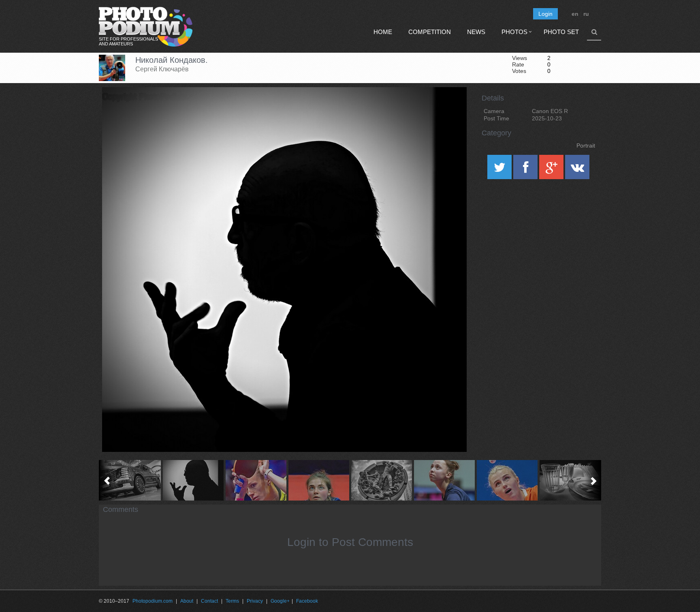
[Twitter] (500, 170)
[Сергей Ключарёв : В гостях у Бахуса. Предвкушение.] (570, 480)
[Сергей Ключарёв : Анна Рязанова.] (256, 480)
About (186, 601)
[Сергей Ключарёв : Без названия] (130, 480)
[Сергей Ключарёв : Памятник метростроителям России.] (381, 480)
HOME (382, 31)
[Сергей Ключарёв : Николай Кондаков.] (193, 480)
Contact (209, 601)
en (575, 14)
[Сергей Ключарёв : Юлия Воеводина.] (318, 480)
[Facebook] (526, 170)
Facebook (307, 601)
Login (545, 14)
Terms (232, 601)
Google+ (280, 601)
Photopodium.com (152, 601)
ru (586, 14)
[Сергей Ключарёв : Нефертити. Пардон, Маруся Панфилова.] (444, 480)
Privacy (255, 601)
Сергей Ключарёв (162, 69)
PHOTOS (514, 31)
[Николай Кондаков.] (450, 108)
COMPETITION (429, 31)
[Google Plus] (552, 170)
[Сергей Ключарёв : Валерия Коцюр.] (507, 480)
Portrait (585, 145)
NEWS (476, 31)
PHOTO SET (561, 31)
